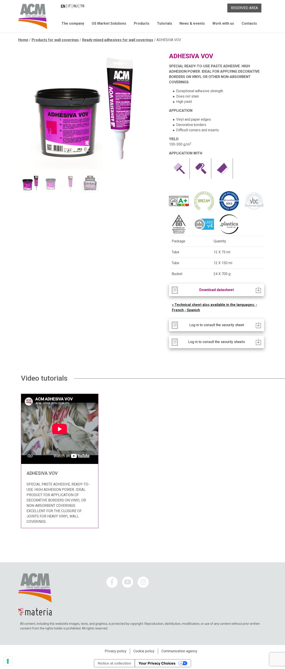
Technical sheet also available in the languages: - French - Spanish (214, 307)
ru (75, 6)
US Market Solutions (109, 23)
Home (23, 40)
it (69, 6)
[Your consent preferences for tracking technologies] (8, 661)
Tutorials (164, 23)
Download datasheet (216, 290)
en (63, 6)
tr (82, 6)
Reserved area (244, 8)
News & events (192, 23)
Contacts (249, 23)
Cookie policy (144, 651)
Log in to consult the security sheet (216, 325)
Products (141, 23)
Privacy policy (115, 651)
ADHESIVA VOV (42, 473)
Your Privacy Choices (156, 663)
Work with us (223, 23)
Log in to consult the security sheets (216, 342)
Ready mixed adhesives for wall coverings (117, 40)
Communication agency (179, 651)
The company (72, 23)
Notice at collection (114, 663)
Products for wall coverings (55, 40)
